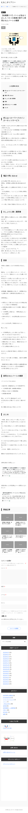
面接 (6, 101)
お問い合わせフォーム (9, 752)
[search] (25, 641)
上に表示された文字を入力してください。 (12, 619)
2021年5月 (6, 679)
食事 (4, 714)
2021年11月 (6, 667)
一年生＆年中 (6, 703)
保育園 (5, 706)
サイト (3, 603)
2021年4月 (6, 681)
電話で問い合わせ (9, 95)
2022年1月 (6, 663)
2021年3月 (6, 683)
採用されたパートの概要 (11, 104)
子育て (5, 710)
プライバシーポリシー (9, 764)
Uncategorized (7, 697)
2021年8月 (6, 673)
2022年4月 (6, 656)
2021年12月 (6, 665)
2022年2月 (6, 661)
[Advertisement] (14, 785)
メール (3, 594)
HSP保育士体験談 (8, 695)
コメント (4, 568)
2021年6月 (6, 677)
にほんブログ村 (7, 728)
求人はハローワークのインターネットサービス (15, 91)
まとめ (6, 107)
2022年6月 (6, 652)
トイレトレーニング (8, 699)
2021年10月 (6, 669)
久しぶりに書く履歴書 (10, 98)
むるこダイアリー (8, 2)
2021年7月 (6, 675)
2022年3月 (6, 658)
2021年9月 (6, 671)
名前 (3, 586)
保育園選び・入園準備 (9, 708)
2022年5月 (6, 654)
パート (5, 701)
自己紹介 (5, 712)
